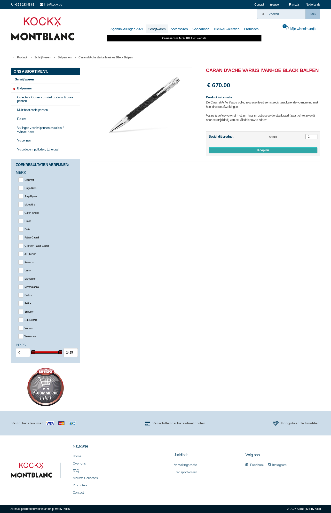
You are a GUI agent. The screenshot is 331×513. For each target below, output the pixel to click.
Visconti (28, 328)
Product (22, 57)
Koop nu (263, 150)
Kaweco (28, 262)
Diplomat (29, 179)
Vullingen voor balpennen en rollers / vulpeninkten (40, 129)
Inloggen (275, 4)
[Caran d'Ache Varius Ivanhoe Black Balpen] (146, 104)
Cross (27, 221)
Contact (259, 4)
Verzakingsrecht (185, 465)
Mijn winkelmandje (300, 28)
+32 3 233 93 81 (24, 4)
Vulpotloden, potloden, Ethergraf (37, 149)
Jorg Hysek (30, 196)
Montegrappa (31, 286)
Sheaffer (28, 311)
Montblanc (30, 278)
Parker (28, 295)
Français (294, 4)
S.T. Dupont (30, 319)
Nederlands (313, 4)
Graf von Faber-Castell (36, 245)
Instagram (279, 465)
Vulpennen (24, 140)
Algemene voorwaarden (36, 509)
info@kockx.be (53, 4)
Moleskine (29, 204)
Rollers (21, 119)
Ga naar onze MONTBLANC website (184, 38)
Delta (27, 229)
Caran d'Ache (31, 212)
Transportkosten (185, 472)
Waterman (30, 336)
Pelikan (28, 303)
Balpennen (64, 57)
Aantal (273, 137)
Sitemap (15, 509)
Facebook (257, 465)
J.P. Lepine (30, 254)
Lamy (27, 270)
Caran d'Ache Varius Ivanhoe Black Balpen (106, 57)
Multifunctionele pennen (32, 110)
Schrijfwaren (42, 57)
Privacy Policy (61, 509)
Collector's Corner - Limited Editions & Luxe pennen (45, 99)
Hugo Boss (30, 188)
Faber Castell (31, 237)
